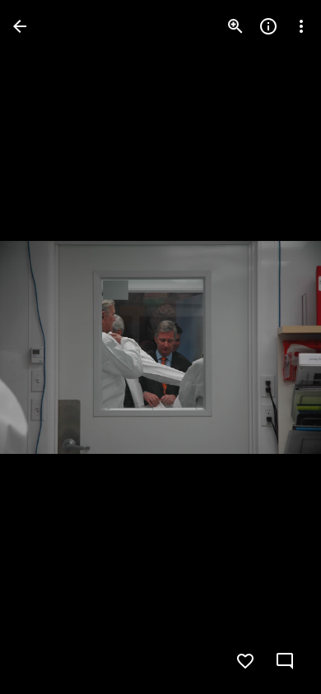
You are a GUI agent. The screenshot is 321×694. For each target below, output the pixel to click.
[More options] (301, 26)
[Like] (245, 661)
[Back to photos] (20, 26)
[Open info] (268, 26)
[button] (46, 347)
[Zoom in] (235, 26)
